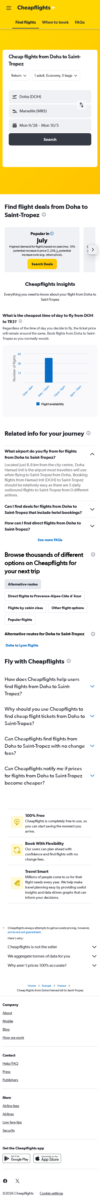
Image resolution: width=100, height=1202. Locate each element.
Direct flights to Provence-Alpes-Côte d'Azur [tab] (44, 596)
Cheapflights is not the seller (32, 946)
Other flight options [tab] (68, 608)
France (61, 986)
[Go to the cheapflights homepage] (36, 8)
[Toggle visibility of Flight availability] (50, 404)
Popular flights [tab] (20, 620)
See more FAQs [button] (50, 540)
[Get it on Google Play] (16, 1158)
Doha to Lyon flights (22, 645)
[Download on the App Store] (47, 1158)
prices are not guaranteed (24, 932)
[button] (8, 8)
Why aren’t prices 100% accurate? (37, 965)
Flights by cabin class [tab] (25, 608)
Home (32, 986)
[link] (42, 264)
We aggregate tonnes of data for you (39, 956)
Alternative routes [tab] (23, 584)
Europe (46, 986)
